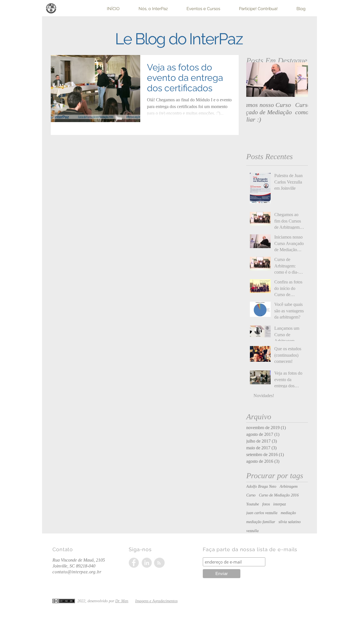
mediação (288, 513)
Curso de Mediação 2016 (279, 495)
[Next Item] (299, 79)
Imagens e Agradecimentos (156, 601)
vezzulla (252, 531)
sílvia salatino (290, 522)
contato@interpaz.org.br (76, 571)
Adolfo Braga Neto (261, 486)
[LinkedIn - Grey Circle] (147, 563)
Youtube (252, 504)
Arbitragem (289, 486)
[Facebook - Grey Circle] (134, 563)
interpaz (279, 504)
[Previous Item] (255, 79)
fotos (266, 504)
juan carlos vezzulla (261, 513)
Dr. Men (121, 601)
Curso (251, 495)
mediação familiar (260, 522)
